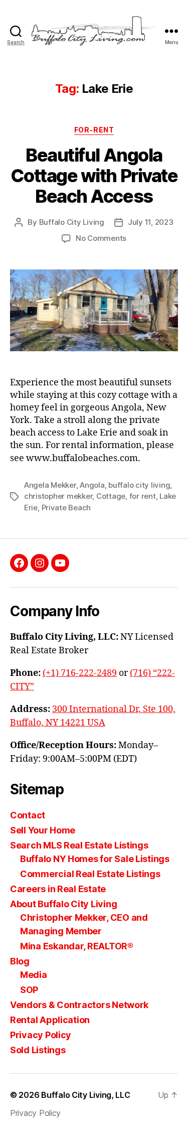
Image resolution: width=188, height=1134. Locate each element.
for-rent (94, 129)
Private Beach (66, 507)
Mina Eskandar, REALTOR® (76, 946)
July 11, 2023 (150, 222)
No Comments (101, 238)
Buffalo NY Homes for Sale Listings (94, 859)
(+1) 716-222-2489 (80, 673)
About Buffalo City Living (63, 904)
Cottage (110, 496)
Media (33, 974)
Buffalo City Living (71, 222)
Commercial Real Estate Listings (90, 874)
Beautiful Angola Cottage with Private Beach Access (94, 175)
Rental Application (50, 1020)
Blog (20, 961)
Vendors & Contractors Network (79, 1005)
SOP (29, 989)
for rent (142, 496)
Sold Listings (38, 1050)
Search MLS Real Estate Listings (79, 845)
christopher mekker (58, 496)
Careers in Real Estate (58, 889)
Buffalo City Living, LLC (85, 1095)
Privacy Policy (40, 1035)
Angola (92, 485)
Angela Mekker (50, 485)
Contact (27, 815)
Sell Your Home (42, 830)
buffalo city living (139, 485)
